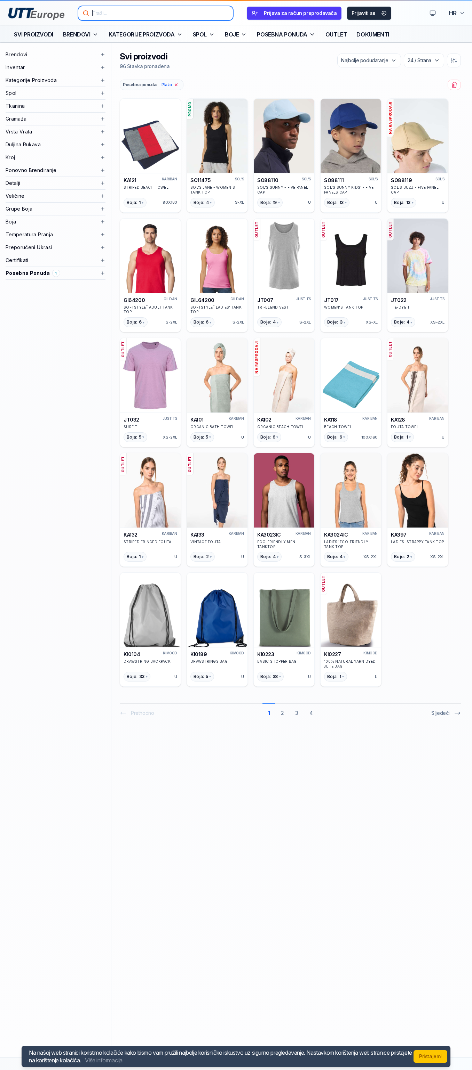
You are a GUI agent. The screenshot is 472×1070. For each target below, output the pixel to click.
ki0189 (198, 654)
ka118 (330, 420)
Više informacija (104, 1060)
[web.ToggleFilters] (454, 60)
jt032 (131, 420)
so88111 (334, 180)
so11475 (200, 180)
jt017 (331, 300)
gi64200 (134, 300)
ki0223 (265, 654)
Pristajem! (430, 1056)
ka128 (398, 420)
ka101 (197, 420)
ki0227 (332, 654)
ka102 (264, 420)
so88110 (267, 180)
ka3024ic (336, 535)
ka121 (130, 180)
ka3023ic (269, 535)
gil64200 (202, 300)
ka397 (399, 535)
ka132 (130, 535)
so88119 (401, 180)
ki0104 (132, 654)
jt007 (265, 300)
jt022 (399, 300)
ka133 (197, 535)
